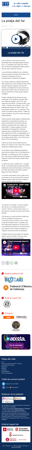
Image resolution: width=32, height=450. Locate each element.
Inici (3, 362)
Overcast (27, 408)
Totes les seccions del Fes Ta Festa (12, 363)
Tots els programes (7, 373)
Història (4, 368)
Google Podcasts (20, 410)
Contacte (4, 370)
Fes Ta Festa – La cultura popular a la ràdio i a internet (16, 446)
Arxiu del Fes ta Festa (8, 365)
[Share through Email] (16, 263)
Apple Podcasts (18, 408)
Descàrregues (6, 371)
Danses (11, 26)
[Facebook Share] (3, 263)
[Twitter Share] (7, 263)
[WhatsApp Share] (12, 263)
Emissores (4, 367)
